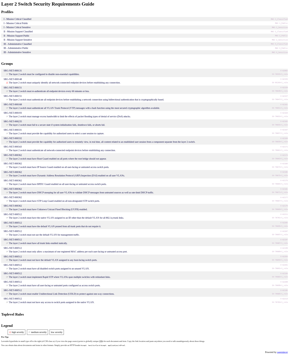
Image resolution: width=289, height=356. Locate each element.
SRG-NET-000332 (13, 138)
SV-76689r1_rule (280, 252)
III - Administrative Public (16, 48)
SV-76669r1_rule (280, 209)
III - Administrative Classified (18, 44)
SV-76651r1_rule (280, 108)
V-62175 (284, 180)
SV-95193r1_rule (280, 83)
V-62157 (284, 96)
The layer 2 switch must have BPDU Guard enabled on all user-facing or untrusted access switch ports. (58, 184)
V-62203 (284, 257)
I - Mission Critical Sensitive (17, 27)
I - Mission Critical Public (16, 23)
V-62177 (284, 197)
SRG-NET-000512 (13, 214)
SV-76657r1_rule (280, 133)
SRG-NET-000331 (13, 130)
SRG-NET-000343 (13, 146)
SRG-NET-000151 (13, 87)
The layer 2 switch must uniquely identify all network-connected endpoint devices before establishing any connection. (64, 82)
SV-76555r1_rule (280, 74)
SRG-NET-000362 (13, 155)
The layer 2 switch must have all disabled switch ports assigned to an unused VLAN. (49, 268)
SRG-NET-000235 (13, 121)
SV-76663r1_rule (280, 159)
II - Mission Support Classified (18, 31)
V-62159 (284, 88)
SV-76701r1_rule (280, 218)
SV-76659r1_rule (280, 142)
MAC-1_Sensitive (280, 27)
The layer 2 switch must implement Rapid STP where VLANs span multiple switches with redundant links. (59, 277)
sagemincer (282, 352)
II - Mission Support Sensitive (18, 39)
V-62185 (284, 172)
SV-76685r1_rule (280, 294)
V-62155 (284, 79)
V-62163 (284, 113)
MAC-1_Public (281, 23)
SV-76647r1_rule (280, 99)
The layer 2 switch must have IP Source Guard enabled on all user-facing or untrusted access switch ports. (59, 167)
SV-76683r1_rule (280, 277)
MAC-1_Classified (279, 19)
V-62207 (284, 231)
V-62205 (284, 223)
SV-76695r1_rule (280, 226)
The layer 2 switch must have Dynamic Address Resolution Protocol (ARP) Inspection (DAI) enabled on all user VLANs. (67, 175)
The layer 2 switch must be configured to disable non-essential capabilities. (44, 74)
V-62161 (284, 105)
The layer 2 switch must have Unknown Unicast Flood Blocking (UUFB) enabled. (48, 209)
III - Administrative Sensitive (17, 52)
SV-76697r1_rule (280, 235)
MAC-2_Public (281, 36)
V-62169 (284, 138)
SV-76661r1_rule (280, 150)
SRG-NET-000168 (13, 104)
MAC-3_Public (281, 48)
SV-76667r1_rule (280, 201)
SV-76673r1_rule (280, 167)
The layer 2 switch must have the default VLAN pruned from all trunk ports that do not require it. (55, 226)
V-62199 (284, 248)
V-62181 (284, 189)
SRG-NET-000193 (13, 113)
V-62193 (284, 274)
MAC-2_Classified (279, 32)
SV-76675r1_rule (280, 175)
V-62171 (284, 147)
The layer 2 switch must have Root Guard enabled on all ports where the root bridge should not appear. (57, 158)
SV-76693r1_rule (280, 260)
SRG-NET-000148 (13, 79)
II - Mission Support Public (16, 35)
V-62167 (284, 130)
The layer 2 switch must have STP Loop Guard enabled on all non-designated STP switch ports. (54, 201)
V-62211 (284, 214)
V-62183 (284, 164)
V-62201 (284, 265)
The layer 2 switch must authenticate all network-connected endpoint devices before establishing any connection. (62, 150)
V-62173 (284, 155)
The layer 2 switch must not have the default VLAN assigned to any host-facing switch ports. (53, 260)
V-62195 (284, 290)
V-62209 (284, 282)
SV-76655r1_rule (280, 125)
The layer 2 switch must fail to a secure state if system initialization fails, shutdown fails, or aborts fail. (57, 125)
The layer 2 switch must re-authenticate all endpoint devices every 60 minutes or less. (49, 91)
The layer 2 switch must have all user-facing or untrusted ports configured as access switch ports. (54, 285)
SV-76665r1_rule (280, 184)
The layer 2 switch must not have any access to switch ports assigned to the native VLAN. (51, 302)
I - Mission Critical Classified (17, 19)
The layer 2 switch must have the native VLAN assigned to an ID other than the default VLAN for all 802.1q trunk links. (66, 217)
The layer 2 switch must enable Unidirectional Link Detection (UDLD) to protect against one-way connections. (61, 294)
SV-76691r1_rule (280, 268)
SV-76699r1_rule (280, 285)
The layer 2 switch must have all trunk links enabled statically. (38, 243)
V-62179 (284, 206)
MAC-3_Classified (279, 44)
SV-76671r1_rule (280, 192)
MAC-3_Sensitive (280, 52)
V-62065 (284, 71)
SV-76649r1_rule (280, 91)
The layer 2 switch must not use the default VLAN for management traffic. (44, 234)
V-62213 (284, 299)
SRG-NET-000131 (13, 70)
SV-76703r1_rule (280, 302)
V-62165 (284, 121)
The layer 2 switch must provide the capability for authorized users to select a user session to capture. (56, 133)
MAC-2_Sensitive (280, 40)
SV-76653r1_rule (280, 116)
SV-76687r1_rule (280, 243)
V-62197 (284, 240)
